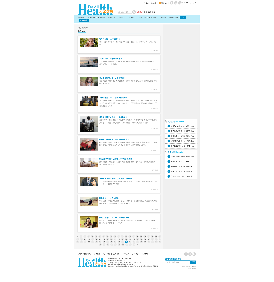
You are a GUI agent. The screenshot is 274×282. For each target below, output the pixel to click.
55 (111, 242)
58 (123, 242)
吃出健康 (101, 17)
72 (112, 245)
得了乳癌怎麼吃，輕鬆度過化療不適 (184, 131)
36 (126, 239)
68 (160, 242)
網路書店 (83, 20)
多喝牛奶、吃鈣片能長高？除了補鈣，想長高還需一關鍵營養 (193, 166)
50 (93, 242)
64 (145, 242)
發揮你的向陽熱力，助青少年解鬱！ (184, 126)
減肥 (149, 12)
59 (126, 242)
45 (160, 239)
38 (134, 239)
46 (78, 242)
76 (127, 245)
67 (156, 242)
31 (108, 239)
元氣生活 (121, 17)
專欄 (182, 17)
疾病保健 (81, 17)
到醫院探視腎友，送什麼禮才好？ (183, 141)
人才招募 (135, 254)
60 (130, 242)
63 (141, 242)
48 (85, 242)
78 (134, 245)
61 (134, 242)
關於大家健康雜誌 (84, 254)
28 (96, 239)
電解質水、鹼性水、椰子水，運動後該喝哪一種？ (189, 161)
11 (118, 236)
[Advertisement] (181, 86)
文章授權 (126, 254)
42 (149, 239)
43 (152, 239)
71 (108, 245)
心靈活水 (111, 17)
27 (93, 239)
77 (130, 245)
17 (141, 236)
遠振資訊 (194, 268)
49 (89, 242)
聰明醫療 (91, 17)
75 (123, 245)
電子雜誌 (106, 254)
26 (89, 239)
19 (148, 236)
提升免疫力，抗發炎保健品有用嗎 (183, 136)
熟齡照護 (152, 17)
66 (152, 242)
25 (85, 239)
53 (104, 242)
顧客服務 (97, 254)
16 (137, 236)
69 (100, 245)
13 (126, 236)
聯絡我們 (145, 254)
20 (152, 236)
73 (115, 245)
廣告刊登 (116, 254)
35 (123, 239)
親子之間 (142, 17)
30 (104, 239)
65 (149, 242)
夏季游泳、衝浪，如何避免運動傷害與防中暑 (187, 171)
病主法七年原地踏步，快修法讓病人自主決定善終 (189, 176)
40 (141, 239)
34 (119, 239)
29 (100, 239)
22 (160, 236)
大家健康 (95, 9)
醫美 (145, 12)
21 (156, 236)
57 (119, 242)
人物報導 (162, 17)
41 (145, 239)
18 (145, 236)
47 (81, 242)
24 (81, 239)
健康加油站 (173, 17)
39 (137, 239)
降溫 (153, 12)
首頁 (79, 28)
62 (137, 242)
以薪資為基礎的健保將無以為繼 (182, 156)
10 (115, 236)
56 (115, 242)
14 (130, 236)
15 (133, 236)
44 (156, 239)
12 (122, 236)
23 (78, 239)
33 (115, 239)
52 (100, 242)
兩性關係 (132, 17)
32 (111, 239)
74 (119, 245)
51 (96, 242)
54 (108, 242)
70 (104, 245)
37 (130, 239)
